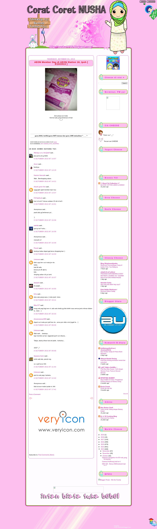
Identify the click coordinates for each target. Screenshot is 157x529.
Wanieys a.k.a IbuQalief (42, 153)
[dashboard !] (151, 2)
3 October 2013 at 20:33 (45, 314)
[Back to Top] (152, 522)
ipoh (50, 143)
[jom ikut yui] (143, 2)
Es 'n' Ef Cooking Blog (109, 416)
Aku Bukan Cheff (107, 407)
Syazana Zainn (39, 356)
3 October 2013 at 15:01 (45, 204)
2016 (103, 442)
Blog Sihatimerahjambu (109, 263)
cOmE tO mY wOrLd (108, 272)
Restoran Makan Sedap (108, 291)
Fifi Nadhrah (38, 198)
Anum (36, 164)
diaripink (37, 283)
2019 (103, 435)
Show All (125, 393)
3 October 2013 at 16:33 (45, 254)
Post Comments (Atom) (46, 455)
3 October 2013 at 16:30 (45, 231)
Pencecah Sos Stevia (107, 418)
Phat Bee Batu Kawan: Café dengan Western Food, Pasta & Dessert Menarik (112, 371)
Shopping (56, 143)
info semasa (45, 143)
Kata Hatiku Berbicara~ (109, 289)
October (105, 456)
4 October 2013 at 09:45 (45, 351)
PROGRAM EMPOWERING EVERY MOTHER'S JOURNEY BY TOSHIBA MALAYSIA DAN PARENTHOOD (112, 275)
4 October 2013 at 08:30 (45, 325)
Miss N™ (37, 305)
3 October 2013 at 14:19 (45, 170)
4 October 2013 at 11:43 (45, 367)
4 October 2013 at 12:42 (45, 378)
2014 (103, 447)
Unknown (37, 259)
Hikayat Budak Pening (109, 358)
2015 (103, 444)
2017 (103, 439)
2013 (103, 449)
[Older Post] (91, 399)
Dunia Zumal (105, 386)
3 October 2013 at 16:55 (45, 289)
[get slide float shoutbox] (144, 4)
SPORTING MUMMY (108, 378)
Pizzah (36, 248)
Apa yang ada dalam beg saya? (110, 284)
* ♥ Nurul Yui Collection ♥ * (110, 183)
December (106, 451)
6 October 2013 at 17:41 (45, 389)
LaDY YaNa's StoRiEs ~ (109, 367)
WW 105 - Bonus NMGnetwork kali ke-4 (113, 464)
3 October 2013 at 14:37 (45, 193)
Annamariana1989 (40, 319)
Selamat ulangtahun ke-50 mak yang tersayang (114, 458)
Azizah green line (39, 187)
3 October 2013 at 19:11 (45, 300)
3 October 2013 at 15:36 (45, 220)
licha (35, 294)
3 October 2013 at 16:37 (45, 277)
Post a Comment (34, 394)
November (106, 453)
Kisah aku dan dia (106, 388)
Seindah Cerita (106, 283)
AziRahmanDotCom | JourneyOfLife (108, 349)
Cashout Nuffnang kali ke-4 (111, 461)
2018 (103, 437)
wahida (36, 225)
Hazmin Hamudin (39, 175)
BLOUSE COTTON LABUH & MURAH (112, 185)
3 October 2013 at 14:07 (45, 159)
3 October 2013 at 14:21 (45, 181)
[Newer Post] (30, 399)
